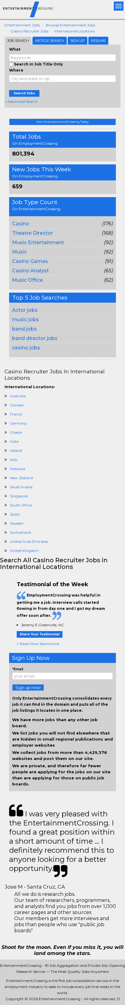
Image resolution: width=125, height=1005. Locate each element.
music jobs (25, 319)
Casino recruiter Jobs (29, 31)
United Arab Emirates (29, 541)
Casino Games (30, 261)
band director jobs (34, 338)
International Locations (74, 31)
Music (19, 252)
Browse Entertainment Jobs (70, 25)
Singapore (19, 496)
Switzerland (20, 532)
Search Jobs (24, 93)
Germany (18, 423)
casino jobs (26, 348)
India (14, 441)
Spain (15, 514)
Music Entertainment (38, 242)
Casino (20, 224)
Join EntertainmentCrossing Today (62, 122)
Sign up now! (28, 687)
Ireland (16, 450)
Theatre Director (32, 233)
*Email (17, 669)
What (14, 49)
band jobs (24, 329)
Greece (16, 432)
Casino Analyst (30, 271)
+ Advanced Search (21, 101)
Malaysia (17, 468)
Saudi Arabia (21, 487)
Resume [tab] (98, 41)
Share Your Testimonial (39, 634)
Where (16, 70)
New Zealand (21, 478)
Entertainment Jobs (22, 25)
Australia (18, 396)
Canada (17, 405)
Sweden (17, 523)
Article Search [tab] (49, 41)
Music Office (27, 280)
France (16, 414)
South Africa (21, 505)
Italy (14, 459)
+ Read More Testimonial (38, 643)
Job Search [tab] (18, 41)
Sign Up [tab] (77, 41)
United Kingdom (24, 550)
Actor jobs (25, 310)
